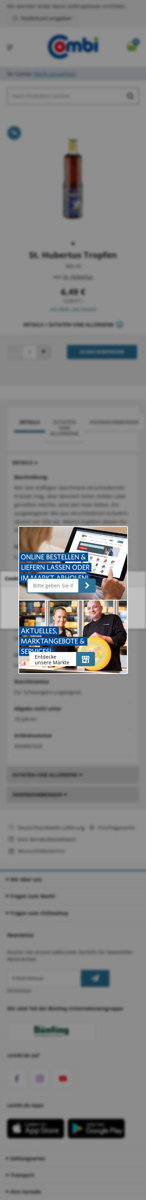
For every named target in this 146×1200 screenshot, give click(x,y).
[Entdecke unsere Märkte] (85, 659)
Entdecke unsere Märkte (52, 659)
